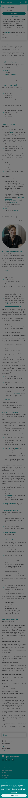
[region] (14, 788)
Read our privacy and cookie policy (18, 789)
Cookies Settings (14, 792)
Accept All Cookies (14, 795)
